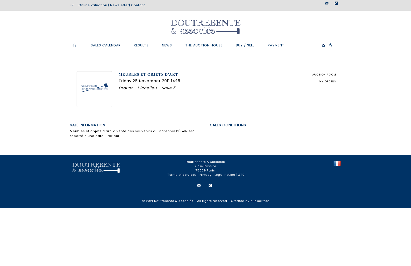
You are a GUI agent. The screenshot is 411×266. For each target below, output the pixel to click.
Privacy (206, 175)
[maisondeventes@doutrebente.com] (327, 3)
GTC (241, 175)
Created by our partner (250, 201)
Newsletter (119, 5)
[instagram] (336, 3)
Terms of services (182, 175)
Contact (138, 5)
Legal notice (225, 175)
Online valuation (92, 5)
